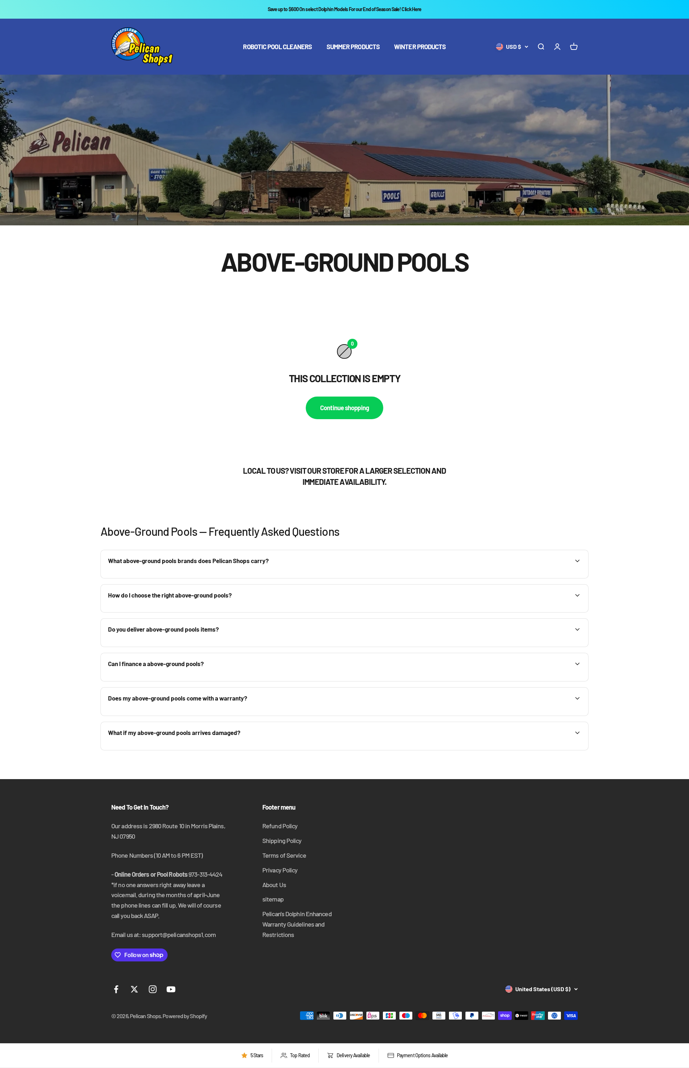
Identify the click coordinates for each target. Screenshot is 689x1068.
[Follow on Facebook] (116, 989)
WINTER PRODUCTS (420, 47)
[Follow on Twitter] (134, 989)
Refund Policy (279, 826)
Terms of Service (284, 855)
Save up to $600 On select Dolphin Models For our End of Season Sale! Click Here (345, 9)
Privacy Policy (279, 870)
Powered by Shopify (185, 1015)
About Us (274, 885)
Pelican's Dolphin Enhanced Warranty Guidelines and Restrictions (297, 924)
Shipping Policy (282, 840)
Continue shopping (344, 408)
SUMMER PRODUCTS (353, 47)
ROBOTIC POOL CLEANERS (277, 47)
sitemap (272, 899)
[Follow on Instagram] (153, 989)
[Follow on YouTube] (171, 989)
